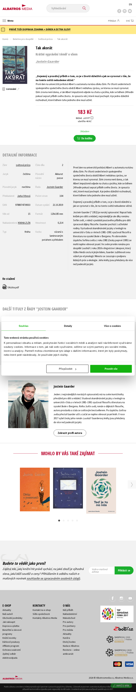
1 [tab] (59, 520)
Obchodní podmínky (12, 617)
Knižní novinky (9, 637)
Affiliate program (10, 645)
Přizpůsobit (65, 368)
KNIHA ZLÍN (24, 222)
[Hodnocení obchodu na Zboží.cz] (122, 627)
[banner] (17, 6)
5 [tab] (77, 520)
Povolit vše (111, 368)
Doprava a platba (10, 625)
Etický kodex (69, 641)
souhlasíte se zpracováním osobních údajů (53, 578)
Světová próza (45, 39)
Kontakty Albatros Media (45, 617)
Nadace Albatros (71, 645)
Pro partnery (69, 625)
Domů (5, 39)
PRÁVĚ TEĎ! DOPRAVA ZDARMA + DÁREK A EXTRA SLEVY (39, 29)
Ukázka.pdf (11, 287)
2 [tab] (64, 520)
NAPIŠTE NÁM (122, 685)
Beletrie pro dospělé (23, 39)
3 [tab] (68, 520)
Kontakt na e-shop (42, 609)
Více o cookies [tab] (112, 325)
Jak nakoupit (8, 621)
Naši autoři (7, 613)
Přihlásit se (124, 570)
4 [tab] (72, 520)
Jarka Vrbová (23, 195)
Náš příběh (68, 609)
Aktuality (6, 609)
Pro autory (68, 621)
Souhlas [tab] (23, 325)
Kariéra (66, 637)
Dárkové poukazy (11, 641)
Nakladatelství (70, 613)
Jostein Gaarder (47, 61)
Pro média (68, 629)
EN (130, 4)
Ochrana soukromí (11, 649)
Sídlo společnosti (41, 613)
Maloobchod (69, 617)
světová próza (23, 165)
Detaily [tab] (68, 325)
